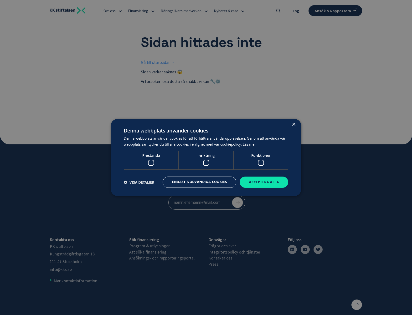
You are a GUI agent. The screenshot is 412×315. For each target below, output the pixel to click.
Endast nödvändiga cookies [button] (199, 181)
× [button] (293, 124)
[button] (139, 182)
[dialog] (206, 157)
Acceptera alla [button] (264, 182)
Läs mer (249, 144)
